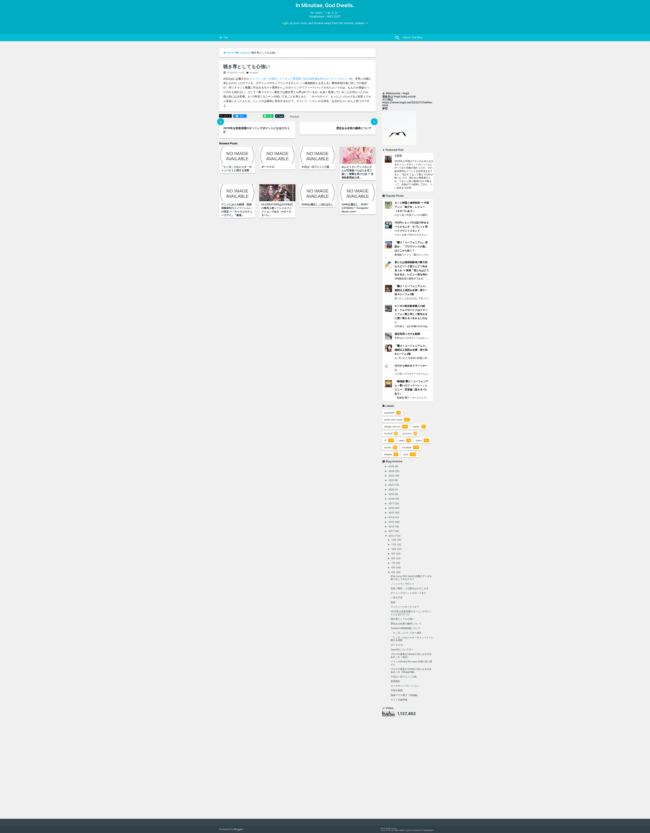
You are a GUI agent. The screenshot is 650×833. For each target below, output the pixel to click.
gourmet (409, 433)
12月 (393, 539)
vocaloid (244, 52)
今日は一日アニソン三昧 (404, 676)
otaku (422, 440)
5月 (393, 572)
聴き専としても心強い (246, 66)
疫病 (393, 602)
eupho (419, 426)
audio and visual (396, 419)
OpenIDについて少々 (402, 649)
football (390, 433)
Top (223, 37)
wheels (390, 454)
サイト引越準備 (399, 699)
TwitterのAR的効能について (405, 628)
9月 (393, 553)
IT (388, 440)
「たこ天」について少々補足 (406, 632)
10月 (393, 549)
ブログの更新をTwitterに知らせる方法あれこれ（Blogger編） (411, 670)
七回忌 (398, 155)
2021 (391, 484)
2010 (391, 535)
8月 (393, 558)
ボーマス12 (397, 644)
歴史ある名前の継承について (406, 623)
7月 (393, 562)
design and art (395, 426)
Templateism (428, 830)
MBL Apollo (399, 830)
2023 (391, 475)
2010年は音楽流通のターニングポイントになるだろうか (411, 613)
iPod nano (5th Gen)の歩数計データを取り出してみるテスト (411, 577)
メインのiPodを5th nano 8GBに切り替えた (411, 663)
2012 (391, 526)
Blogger (238, 829)
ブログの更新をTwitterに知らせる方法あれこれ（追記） (411, 655)
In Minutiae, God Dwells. (325, 5)
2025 (391, 466)
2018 (391, 498)
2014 (391, 517)
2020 (391, 489)
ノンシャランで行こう (402, 583)
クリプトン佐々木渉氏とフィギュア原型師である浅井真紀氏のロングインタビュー (300, 78)
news (404, 440)
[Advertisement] (407, 68)
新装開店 (395, 681)
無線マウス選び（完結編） (405, 695)
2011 (391, 531)
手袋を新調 (397, 690)
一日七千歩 (397, 597)
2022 (391, 480)
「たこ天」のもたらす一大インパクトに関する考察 (412, 639)
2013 (391, 521)
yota (409, 454)
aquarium (392, 412)
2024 (391, 471)
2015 (391, 512)
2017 (391, 503)
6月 (393, 567)
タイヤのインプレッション (405, 685)
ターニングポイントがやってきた (408, 592)
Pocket (294, 116)
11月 (393, 544)
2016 (391, 508)
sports (390, 447)
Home (230, 52)
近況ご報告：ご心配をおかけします (410, 588)
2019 (391, 494)
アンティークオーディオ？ (405, 606)
